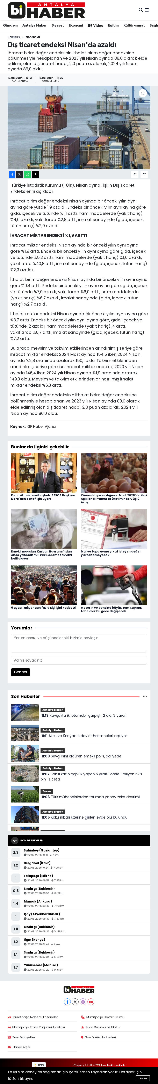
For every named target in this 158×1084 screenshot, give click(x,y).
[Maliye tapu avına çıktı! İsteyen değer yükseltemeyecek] (114, 528)
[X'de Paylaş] (19, 174)
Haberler (14, 37)
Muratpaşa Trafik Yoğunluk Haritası (38, 1027)
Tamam (143, 1078)
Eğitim (113, 25)
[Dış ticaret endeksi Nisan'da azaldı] (79, 127)
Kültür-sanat (134, 25)
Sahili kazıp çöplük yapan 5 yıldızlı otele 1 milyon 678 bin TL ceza (91, 777)
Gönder (20, 672)
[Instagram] (83, 1001)
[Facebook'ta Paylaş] (12, 174)
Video (98, 26)
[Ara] (141, 10)
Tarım (46, 791)
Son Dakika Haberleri (100, 1037)
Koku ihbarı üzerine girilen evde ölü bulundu (85, 817)
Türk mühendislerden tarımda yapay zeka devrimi (91, 796)
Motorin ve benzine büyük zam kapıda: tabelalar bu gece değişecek (111, 609)
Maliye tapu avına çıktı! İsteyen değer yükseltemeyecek (111, 553)
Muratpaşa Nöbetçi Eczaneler (35, 1017)
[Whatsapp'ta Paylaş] (27, 174)
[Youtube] (90, 1001)
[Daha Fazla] (35, 174)
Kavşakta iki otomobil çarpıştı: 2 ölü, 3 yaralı (84, 715)
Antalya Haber (34, 25)
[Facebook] (67, 1001)
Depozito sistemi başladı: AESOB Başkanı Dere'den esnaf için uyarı (43, 497)
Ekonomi (76, 25)
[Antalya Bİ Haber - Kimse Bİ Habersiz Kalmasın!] (46, 10)
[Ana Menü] (147, 10)
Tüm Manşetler (23, 1037)
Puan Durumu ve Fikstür (103, 1027)
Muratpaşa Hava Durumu (105, 1017)
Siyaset (58, 25)
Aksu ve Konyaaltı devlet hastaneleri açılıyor (84, 735)
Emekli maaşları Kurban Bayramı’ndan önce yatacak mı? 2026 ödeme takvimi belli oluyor (41, 555)
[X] (75, 1001)
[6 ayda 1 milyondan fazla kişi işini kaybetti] (44, 585)
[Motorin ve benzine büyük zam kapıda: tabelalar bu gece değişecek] (114, 585)
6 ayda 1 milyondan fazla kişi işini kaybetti (43, 608)
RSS (40, 1065)
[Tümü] (145, 696)
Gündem (10, 25)
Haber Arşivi (21, 1047)
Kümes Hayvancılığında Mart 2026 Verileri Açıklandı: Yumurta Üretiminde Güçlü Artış (114, 498)
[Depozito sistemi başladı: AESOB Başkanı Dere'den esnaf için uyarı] (44, 472)
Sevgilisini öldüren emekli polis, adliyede (81, 756)
